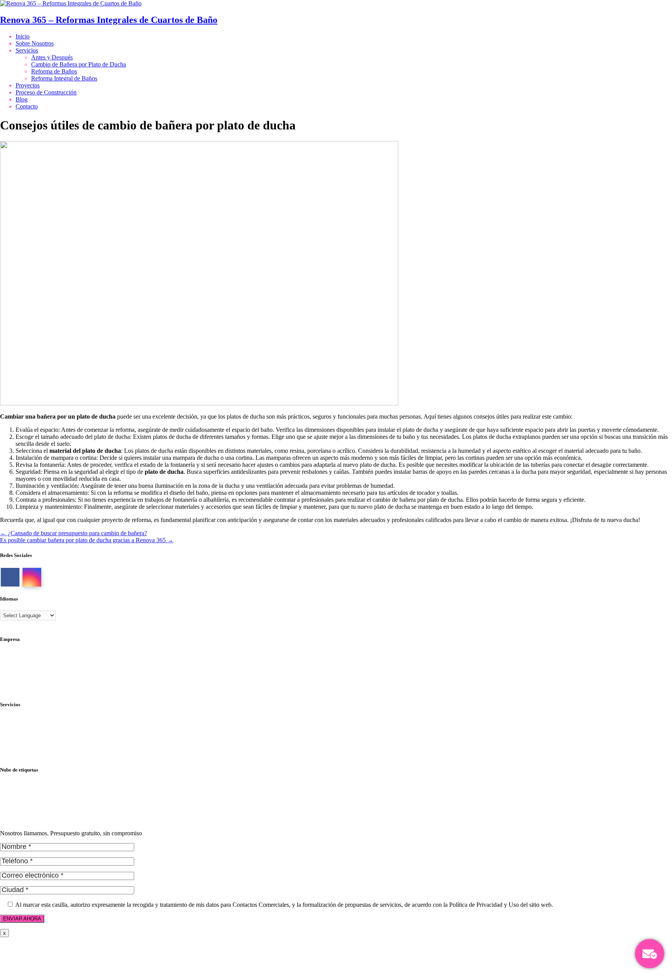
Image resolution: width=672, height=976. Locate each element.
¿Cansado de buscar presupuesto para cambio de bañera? (73, 533)
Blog (22, 99)
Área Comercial (19, 668)
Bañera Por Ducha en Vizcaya (37, 806)
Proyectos (28, 85)
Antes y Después (52, 57)
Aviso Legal (15, 661)
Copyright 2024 (19, 689)
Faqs (6, 682)
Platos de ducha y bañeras (31, 740)
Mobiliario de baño (23, 726)
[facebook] (10, 577)
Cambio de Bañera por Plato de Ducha (78, 64)
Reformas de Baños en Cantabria (40, 820)
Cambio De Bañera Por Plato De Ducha (49, 785)
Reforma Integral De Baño (32, 799)
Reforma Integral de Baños (64, 78)
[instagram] (32, 577)
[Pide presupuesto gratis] (649, 953)
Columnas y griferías (25, 719)
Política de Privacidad (26, 654)
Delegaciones (16, 675)
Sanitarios (12, 754)
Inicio (23, 36)
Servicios (27, 50)
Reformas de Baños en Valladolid (41, 813)
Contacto (27, 106)
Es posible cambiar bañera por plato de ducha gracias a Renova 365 (86, 540)
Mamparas (13, 733)
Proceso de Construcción (46, 92)
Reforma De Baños (23, 792)
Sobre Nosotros (35, 43)
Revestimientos (18, 747)
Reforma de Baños (54, 71)
